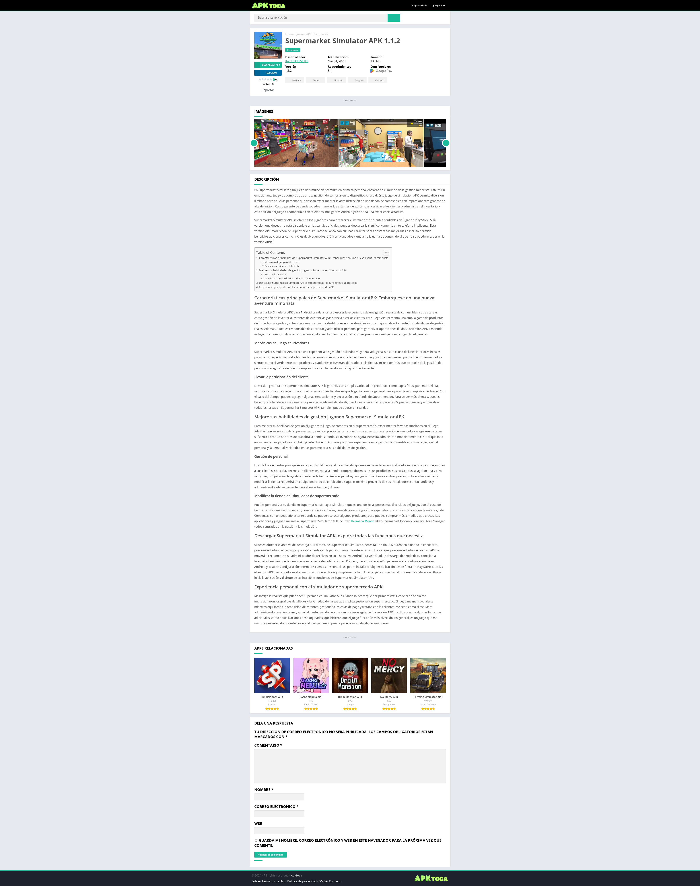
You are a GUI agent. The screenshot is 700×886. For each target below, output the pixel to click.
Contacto (335, 881)
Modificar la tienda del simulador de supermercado (292, 278)
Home (289, 34)
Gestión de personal (275, 274)
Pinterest (338, 80)
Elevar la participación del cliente (282, 266)
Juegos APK (439, 5)
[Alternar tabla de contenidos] (384, 252)
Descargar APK (271, 64)
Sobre (256, 881)
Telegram (359, 80)
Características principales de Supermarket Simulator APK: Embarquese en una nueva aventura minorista (323, 258)
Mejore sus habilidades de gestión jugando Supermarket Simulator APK (303, 270)
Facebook (296, 80)
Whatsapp (379, 80)
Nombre (263, 789)
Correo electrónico (276, 806)
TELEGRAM (271, 72)
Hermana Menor (362, 521)
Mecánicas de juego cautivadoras (282, 262)
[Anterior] (254, 143)
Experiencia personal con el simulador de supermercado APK (296, 287)
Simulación (322, 34)
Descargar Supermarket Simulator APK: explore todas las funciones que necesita (308, 282)
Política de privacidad (302, 881)
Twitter (316, 80)
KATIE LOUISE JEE (296, 61)
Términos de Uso (273, 881)
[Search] (394, 18)
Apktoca (296, 875)
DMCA (323, 881)
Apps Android (419, 5)
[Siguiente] (446, 143)
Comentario (268, 745)
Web (258, 823)
